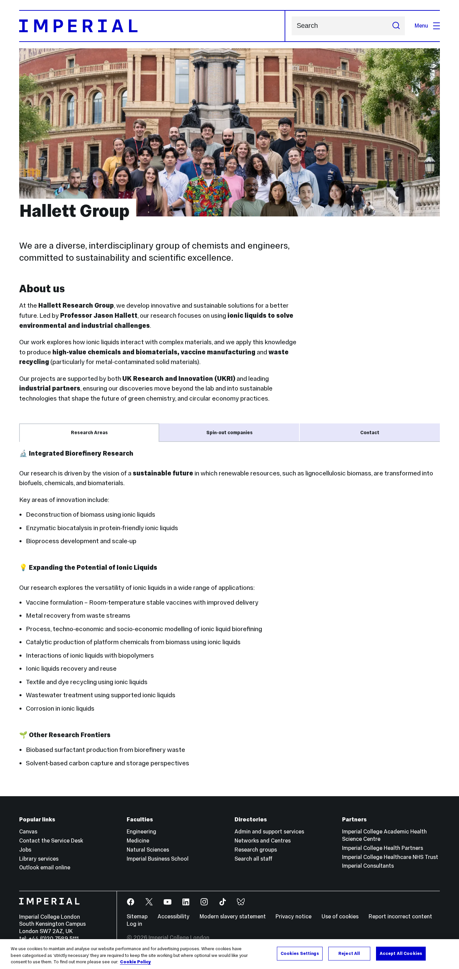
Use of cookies (340, 916)
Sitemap (137, 916)
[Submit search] (396, 25)
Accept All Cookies (401, 953)
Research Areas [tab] (89, 432)
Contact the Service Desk (51, 840)
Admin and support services (269, 831)
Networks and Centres (263, 840)
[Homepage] (152, 26)
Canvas (28, 831)
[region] (229, 954)
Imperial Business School (158, 858)
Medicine (138, 840)
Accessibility (174, 916)
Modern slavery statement (233, 916)
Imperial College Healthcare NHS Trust (390, 857)
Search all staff (254, 858)
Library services (38, 858)
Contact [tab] (369, 432)
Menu (421, 25)
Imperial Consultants (368, 865)
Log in (134, 923)
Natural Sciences (148, 849)
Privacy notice (293, 916)
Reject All (349, 953)
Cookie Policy (135, 962)
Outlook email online (44, 867)
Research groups (256, 849)
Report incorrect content (400, 916)
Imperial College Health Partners (382, 848)
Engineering (141, 831)
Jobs (25, 849)
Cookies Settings (300, 953)
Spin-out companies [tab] (229, 432)
